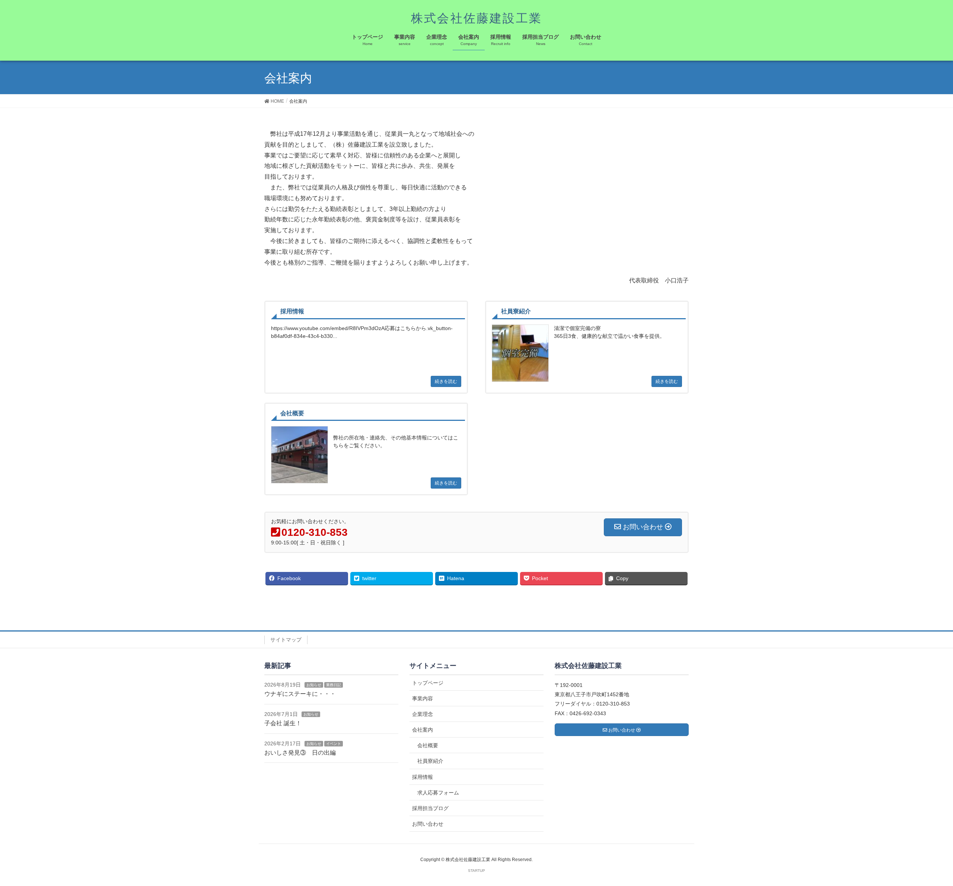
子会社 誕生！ (283, 723)
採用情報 (422, 777)
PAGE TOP (925, 853)
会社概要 (427, 745)
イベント (333, 744)
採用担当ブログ (430, 808)
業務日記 (333, 685)
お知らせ (313, 685)
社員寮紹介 (430, 761)
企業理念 (422, 714)
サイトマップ (286, 640)
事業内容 (422, 698)
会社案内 (422, 730)
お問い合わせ (427, 824)
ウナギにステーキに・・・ (300, 694)
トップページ (427, 683)
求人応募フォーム (438, 793)
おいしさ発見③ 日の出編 (300, 752)
